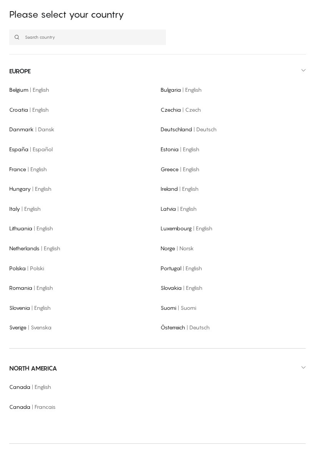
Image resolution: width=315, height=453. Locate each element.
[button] (157, 71)
